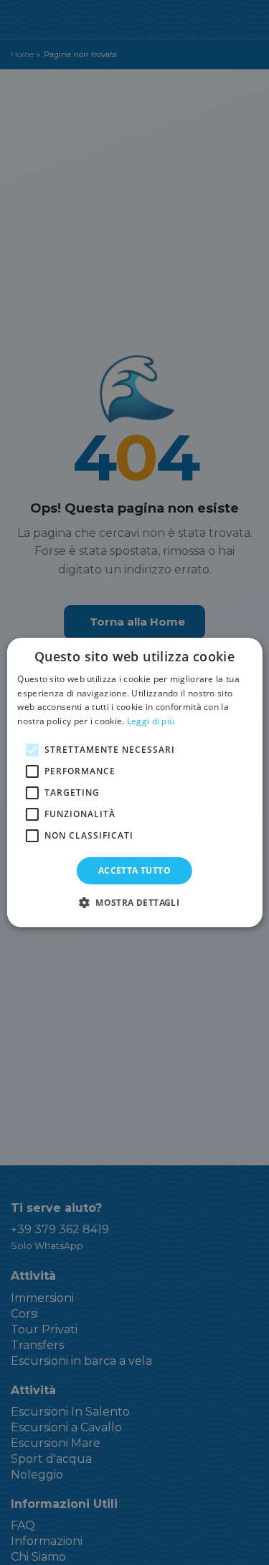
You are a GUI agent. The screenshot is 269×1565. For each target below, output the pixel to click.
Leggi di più (151, 721)
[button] (134, 902)
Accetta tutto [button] (134, 870)
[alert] (134, 782)
